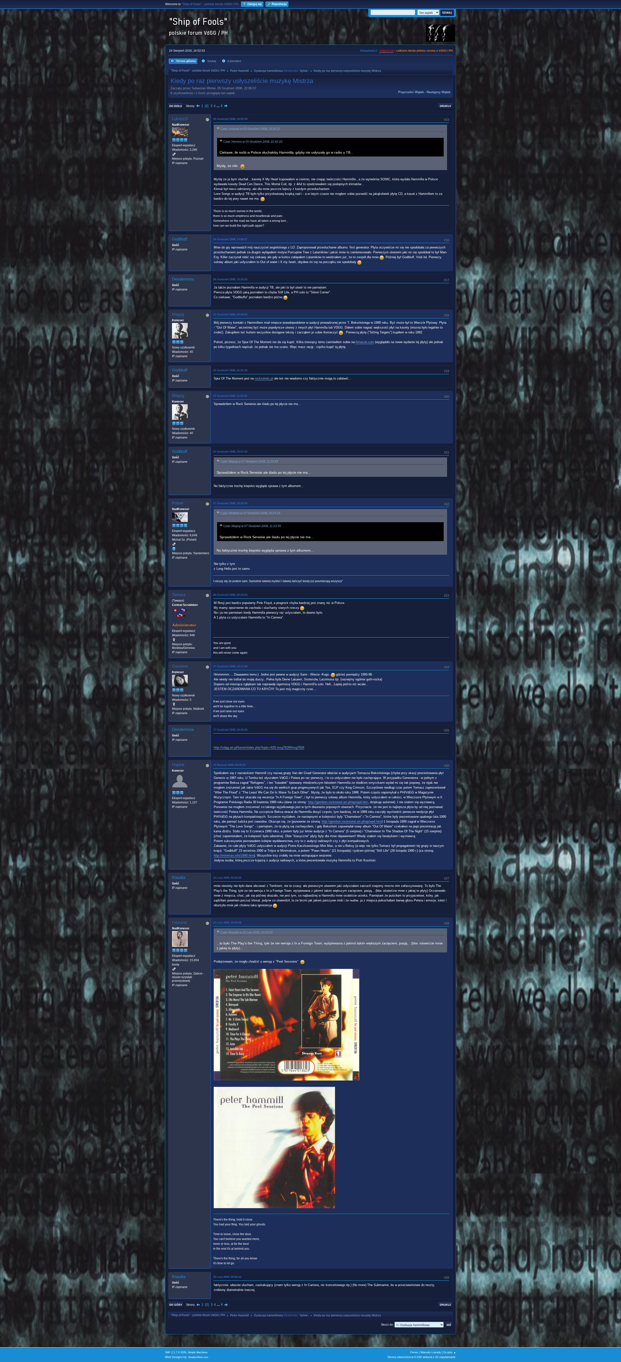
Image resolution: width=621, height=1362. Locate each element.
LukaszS (180, 118)
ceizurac (180, 922)
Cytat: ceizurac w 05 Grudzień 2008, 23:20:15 (250, 129)
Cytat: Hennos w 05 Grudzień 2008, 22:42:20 (252, 141)
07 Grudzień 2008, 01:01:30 (230, 370)
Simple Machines (198, 1352)
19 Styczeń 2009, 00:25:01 (229, 764)
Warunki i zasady (431, 1352)
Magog (178, 314)
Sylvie (304, 71)
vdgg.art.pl (386, 50)
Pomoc (414, 1352)
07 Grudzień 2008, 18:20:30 (230, 503)
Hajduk (178, 764)
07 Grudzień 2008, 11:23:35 (230, 395)
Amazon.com (364, 342)
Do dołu (175, 106)
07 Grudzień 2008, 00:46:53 (230, 314)
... (219, 106)
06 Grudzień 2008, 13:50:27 (230, 239)
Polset (177, 503)
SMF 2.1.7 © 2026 (175, 1352)
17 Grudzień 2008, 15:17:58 (230, 666)
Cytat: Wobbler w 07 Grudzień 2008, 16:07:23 (250, 513)
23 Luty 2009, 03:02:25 (227, 877)
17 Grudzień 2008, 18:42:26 (230, 729)
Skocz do (387, 1324)
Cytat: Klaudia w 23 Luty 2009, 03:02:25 (246, 932)
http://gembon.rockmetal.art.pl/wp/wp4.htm (338, 802)
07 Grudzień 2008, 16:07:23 (230, 451)
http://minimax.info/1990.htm (234, 855)
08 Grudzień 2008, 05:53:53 (230, 594)
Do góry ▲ (449, 1352)
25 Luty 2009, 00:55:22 (227, 1276)
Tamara (178, 594)
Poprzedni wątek (411, 92)
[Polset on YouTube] (174, 548)
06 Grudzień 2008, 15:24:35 (230, 279)
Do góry (175, 1304)
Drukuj (445, 106)
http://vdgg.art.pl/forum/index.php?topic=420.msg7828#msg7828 (259, 747)
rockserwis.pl (264, 378)
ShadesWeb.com (198, 1357)
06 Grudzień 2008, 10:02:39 (230, 118)
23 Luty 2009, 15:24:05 (227, 922)
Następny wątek (438, 92)
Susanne (180, 666)
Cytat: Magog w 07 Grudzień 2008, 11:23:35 (249, 461)
